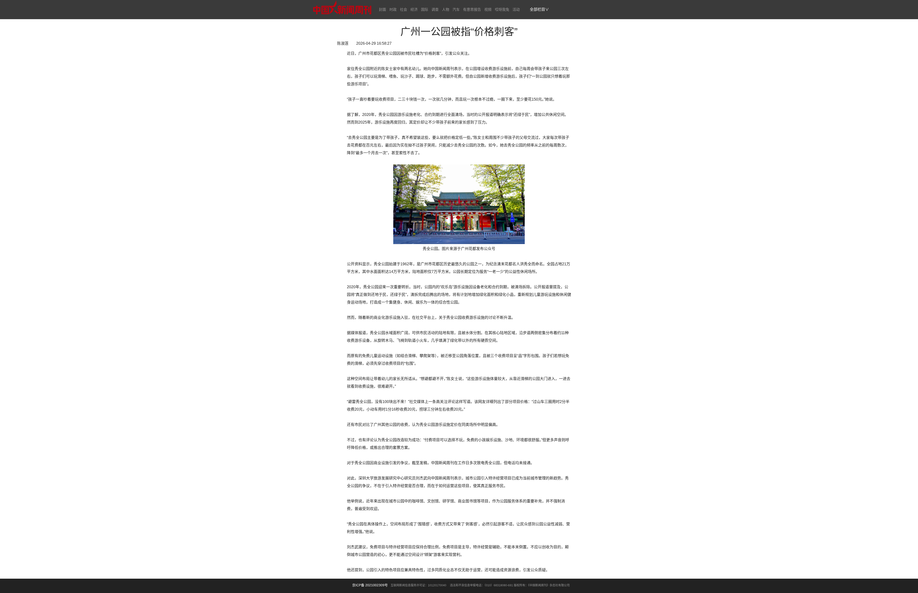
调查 (435, 9)
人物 (445, 9)
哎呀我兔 (502, 9)
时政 (393, 9)
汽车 (456, 9)
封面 (382, 9)
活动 (516, 9)
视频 (488, 9)
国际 (424, 9)
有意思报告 (472, 9)
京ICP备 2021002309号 (370, 585)
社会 (403, 9)
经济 (414, 9)
